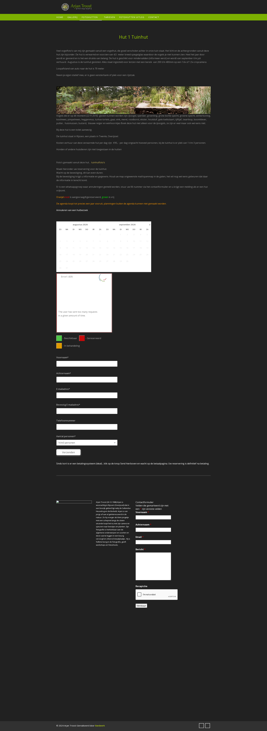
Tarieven (109, 17)
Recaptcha (141, 586)
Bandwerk (100, 725)
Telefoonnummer (65, 420)
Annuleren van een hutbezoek (72, 210)
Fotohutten (90, 17)
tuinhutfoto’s (98, 162)
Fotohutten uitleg (131, 17)
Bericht (140, 549)
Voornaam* (62, 357)
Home (59, 17)
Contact (153, 17)
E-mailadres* (63, 389)
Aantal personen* (66, 436)
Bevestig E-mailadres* (68, 404)
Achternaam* (63, 373)
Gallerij (72, 17)
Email (140, 537)
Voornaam (142, 512)
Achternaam (143, 524)
